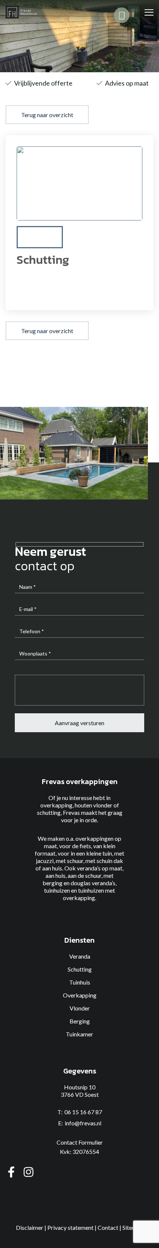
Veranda (79, 956)
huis (60, 875)
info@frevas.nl (83, 1122)
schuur (75, 860)
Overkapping (80, 995)
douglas (81, 882)
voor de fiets (75, 845)
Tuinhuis (79, 982)
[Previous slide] (30, 237)
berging (52, 882)
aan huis (52, 868)
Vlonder (80, 1008)
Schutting (80, 969)
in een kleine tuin (91, 853)
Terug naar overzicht (47, 114)
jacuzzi (45, 860)
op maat (112, 868)
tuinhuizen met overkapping (89, 894)
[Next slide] (129, 237)
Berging (80, 1021)
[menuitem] (40, 237)
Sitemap (132, 1227)
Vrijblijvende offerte (43, 83)
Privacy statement (70, 1227)
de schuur (89, 875)
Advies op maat (127, 83)
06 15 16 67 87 (83, 1111)
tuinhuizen (57, 890)
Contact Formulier (80, 1142)
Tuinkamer (79, 1034)
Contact (108, 1227)
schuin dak (110, 860)
